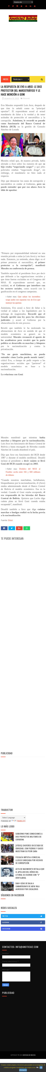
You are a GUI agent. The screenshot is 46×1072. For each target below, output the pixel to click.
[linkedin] (30, 6)
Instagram (6, 929)
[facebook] (9, 6)
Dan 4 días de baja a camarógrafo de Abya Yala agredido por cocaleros (27, 886)
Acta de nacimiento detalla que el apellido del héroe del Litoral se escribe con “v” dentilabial (30, 873)
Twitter (5, 916)
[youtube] (21, 6)
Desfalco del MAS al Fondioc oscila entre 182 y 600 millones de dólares (23, 472)
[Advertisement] (23, 49)
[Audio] (26, 6)
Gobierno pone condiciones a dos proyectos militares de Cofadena (29, 836)
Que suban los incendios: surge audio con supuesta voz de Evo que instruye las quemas (23, 300)
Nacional (26, 98)
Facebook (5, 922)
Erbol (10, 520)
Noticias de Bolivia (29, 1055)
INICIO (5, 79)
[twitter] (13, 6)
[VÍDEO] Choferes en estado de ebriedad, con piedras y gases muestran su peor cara (29, 848)
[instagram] (17, 6)
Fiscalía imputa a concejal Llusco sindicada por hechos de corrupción (29, 860)
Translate (21, 821)
